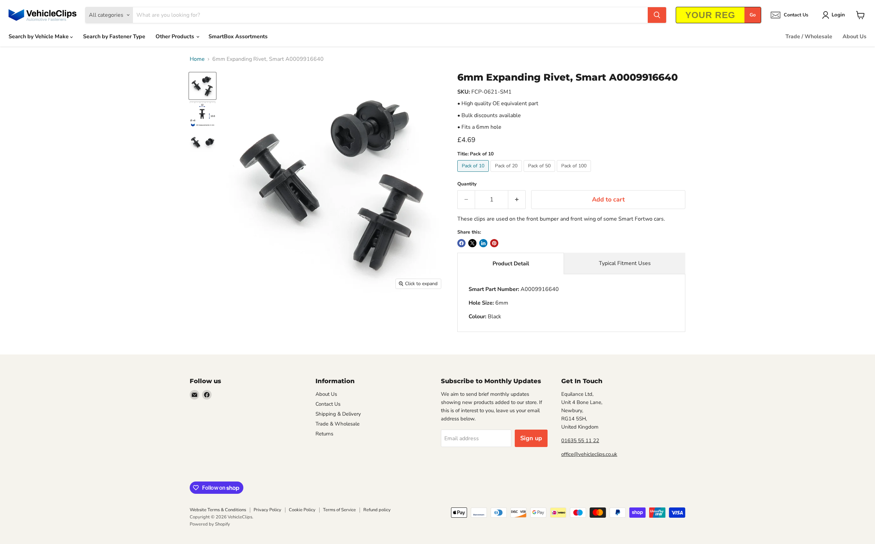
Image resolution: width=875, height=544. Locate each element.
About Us (854, 36)
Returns (324, 433)
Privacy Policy (267, 510)
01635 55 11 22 (580, 440)
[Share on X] (472, 243)
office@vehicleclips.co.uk (589, 454)
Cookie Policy (302, 510)
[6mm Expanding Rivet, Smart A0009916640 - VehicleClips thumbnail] (202, 85)
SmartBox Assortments (238, 36)
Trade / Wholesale (808, 36)
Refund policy (377, 510)
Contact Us (327, 404)
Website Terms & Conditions (218, 510)
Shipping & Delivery (338, 413)
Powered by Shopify (210, 524)
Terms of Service (339, 510)
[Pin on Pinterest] (494, 243)
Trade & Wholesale (337, 423)
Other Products (176, 36)
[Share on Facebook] (461, 243)
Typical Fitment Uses (625, 263)
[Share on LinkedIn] (483, 243)
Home (197, 59)
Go (753, 15)
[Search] (657, 15)
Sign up (531, 438)
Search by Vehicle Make (39, 36)
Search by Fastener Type (114, 36)
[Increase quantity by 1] (517, 199)
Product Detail (511, 263)
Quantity (466, 184)
